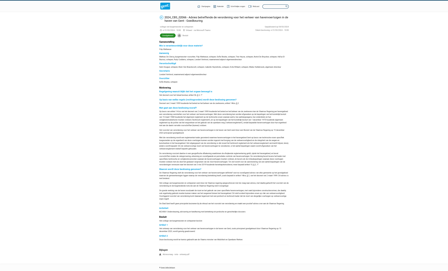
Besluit (185, 35)
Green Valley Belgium (168, 267)
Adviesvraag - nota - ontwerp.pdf (176, 254)
